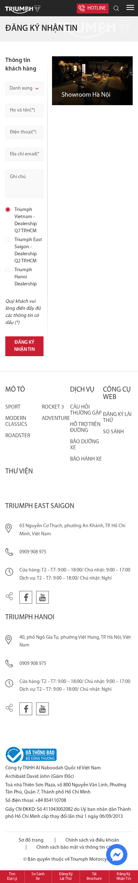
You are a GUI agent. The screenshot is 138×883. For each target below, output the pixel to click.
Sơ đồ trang (31, 840)
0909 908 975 (32, 552)
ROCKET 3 (53, 407)
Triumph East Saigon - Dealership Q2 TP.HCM (28, 250)
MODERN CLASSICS (16, 421)
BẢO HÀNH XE (86, 459)
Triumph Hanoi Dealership (26, 277)
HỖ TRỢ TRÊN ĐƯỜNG (85, 427)
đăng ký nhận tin (24, 346)
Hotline (96, 8)
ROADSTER (17, 436)
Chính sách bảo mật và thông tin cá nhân (79, 847)
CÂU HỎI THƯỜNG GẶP (86, 410)
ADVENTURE (56, 418)
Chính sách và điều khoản (92, 840)
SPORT (13, 407)
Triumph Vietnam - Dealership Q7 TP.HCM (26, 220)
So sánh (113, 432)
